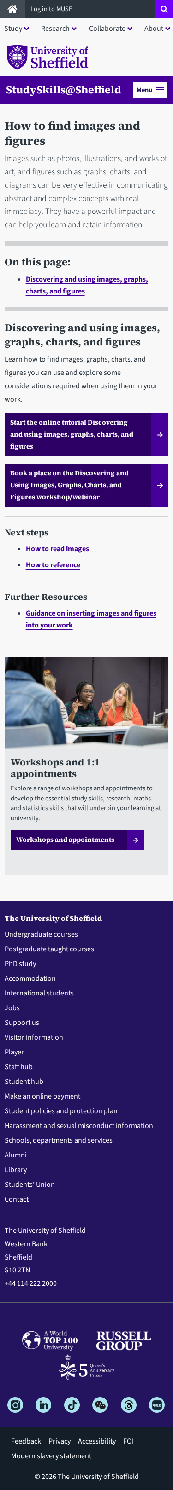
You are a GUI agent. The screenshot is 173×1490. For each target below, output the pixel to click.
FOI (128, 1441)
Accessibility (97, 1441)
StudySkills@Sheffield (63, 89)
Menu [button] (144, 90)
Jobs (12, 1008)
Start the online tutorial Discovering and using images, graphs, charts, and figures (71, 434)
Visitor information (34, 1037)
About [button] (153, 28)
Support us (22, 1023)
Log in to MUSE (52, 9)
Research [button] (55, 28)
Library (16, 1170)
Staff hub (19, 1067)
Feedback (26, 1441)
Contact (17, 1199)
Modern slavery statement (51, 1456)
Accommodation (30, 978)
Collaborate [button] (107, 28)
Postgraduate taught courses (49, 949)
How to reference (53, 565)
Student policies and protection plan (61, 1111)
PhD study (20, 964)
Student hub (24, 1081)
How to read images (57, 549)
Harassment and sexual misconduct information (79, 1126)
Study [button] (13, 28)
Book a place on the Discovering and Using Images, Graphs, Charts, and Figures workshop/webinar (69, 484)
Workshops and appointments (65, 839)
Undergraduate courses (41, 934)
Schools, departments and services (59, 1140)
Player (14, 1052)
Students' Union (30, 1184)
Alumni (16, 1155)
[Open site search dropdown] (164, 9)
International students (39, 993)
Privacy (59, 1441)
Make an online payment (42, 1096)
